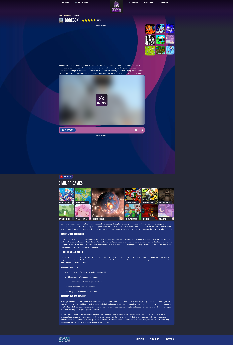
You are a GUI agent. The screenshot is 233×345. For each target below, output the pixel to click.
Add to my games (67, 130)
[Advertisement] (101, 44)
